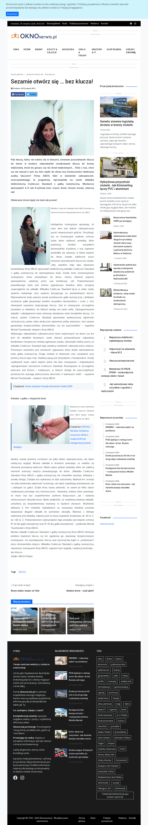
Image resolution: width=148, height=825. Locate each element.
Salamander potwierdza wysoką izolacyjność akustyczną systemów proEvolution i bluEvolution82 (124, 272)
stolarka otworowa (107, 749)
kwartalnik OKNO (106, 771)
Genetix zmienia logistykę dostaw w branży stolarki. (117, 123)
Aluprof (101, 709)
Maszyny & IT (97, 51)
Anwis (124, 709)
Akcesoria (68, 49)
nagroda (113, 709)
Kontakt (104, 23)
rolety (125, 675)
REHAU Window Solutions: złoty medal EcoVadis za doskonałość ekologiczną (124, 297)
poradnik (115, 726)
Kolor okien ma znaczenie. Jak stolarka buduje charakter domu (80, 735)
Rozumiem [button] (12, 14)
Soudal (116, 782)
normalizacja (104, 687)
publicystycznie (118, 664)
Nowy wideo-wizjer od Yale (25, 590)
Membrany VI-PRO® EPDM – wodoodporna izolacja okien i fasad (117, 372)
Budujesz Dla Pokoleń (108, 765)
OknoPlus (102, 726)
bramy (117, 670)
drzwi (23, 571)
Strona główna (53, 23)
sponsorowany (121, 687)
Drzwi (27, 49)
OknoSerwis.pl (107, 523)
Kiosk (64, 23)
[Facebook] (15, 778)
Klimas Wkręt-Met (106, 754)
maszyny (112, 681)
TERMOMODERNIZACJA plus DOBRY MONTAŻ (115, 795)
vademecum (103, 670)
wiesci (119, 658)
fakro (127, 703)
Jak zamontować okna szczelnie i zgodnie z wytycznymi (117, 387)
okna (100, 658)
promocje (113, 692)
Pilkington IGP (104, 788)
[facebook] (131, 23)
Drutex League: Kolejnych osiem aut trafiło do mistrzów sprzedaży (81, 753)
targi (118, 703)
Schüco (121, 720)
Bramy (38, 49)
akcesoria (102, 664)
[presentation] (12, 622)
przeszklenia (120, 732)
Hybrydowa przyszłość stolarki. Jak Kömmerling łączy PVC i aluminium (116, 185)
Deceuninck (121, 760)
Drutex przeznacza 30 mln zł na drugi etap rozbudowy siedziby (79, 695)
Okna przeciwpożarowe (121, 360)
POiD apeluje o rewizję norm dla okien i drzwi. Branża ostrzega (79, 676)
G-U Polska (121, 715)
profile (101, 681)
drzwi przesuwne (105, 720)
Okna (16, 49)
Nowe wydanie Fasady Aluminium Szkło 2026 (48, 386)
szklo (115, 675)
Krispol (111, 743)
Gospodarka (114, 49)
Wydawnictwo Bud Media (110, 777)
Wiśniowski (120, 788)
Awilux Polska (104, 732)
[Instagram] (22, 778)
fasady (116, 698)
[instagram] (135, 23)
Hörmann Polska (122, 737)
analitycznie (126, 681)
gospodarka (103, 675)
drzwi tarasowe (105, 715)
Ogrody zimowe (130, 51)
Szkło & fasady (82, 52)
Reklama (95, 23)
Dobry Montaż (104, 760)
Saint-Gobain (104, 737)
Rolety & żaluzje (52, 51)
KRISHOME (103, 782)
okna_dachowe (105, 703)
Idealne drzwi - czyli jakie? (80, 590)
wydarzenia (103, 698)
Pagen (101, 743)
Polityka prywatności (79, 23)
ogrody (101, 692)
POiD (122, 749)
